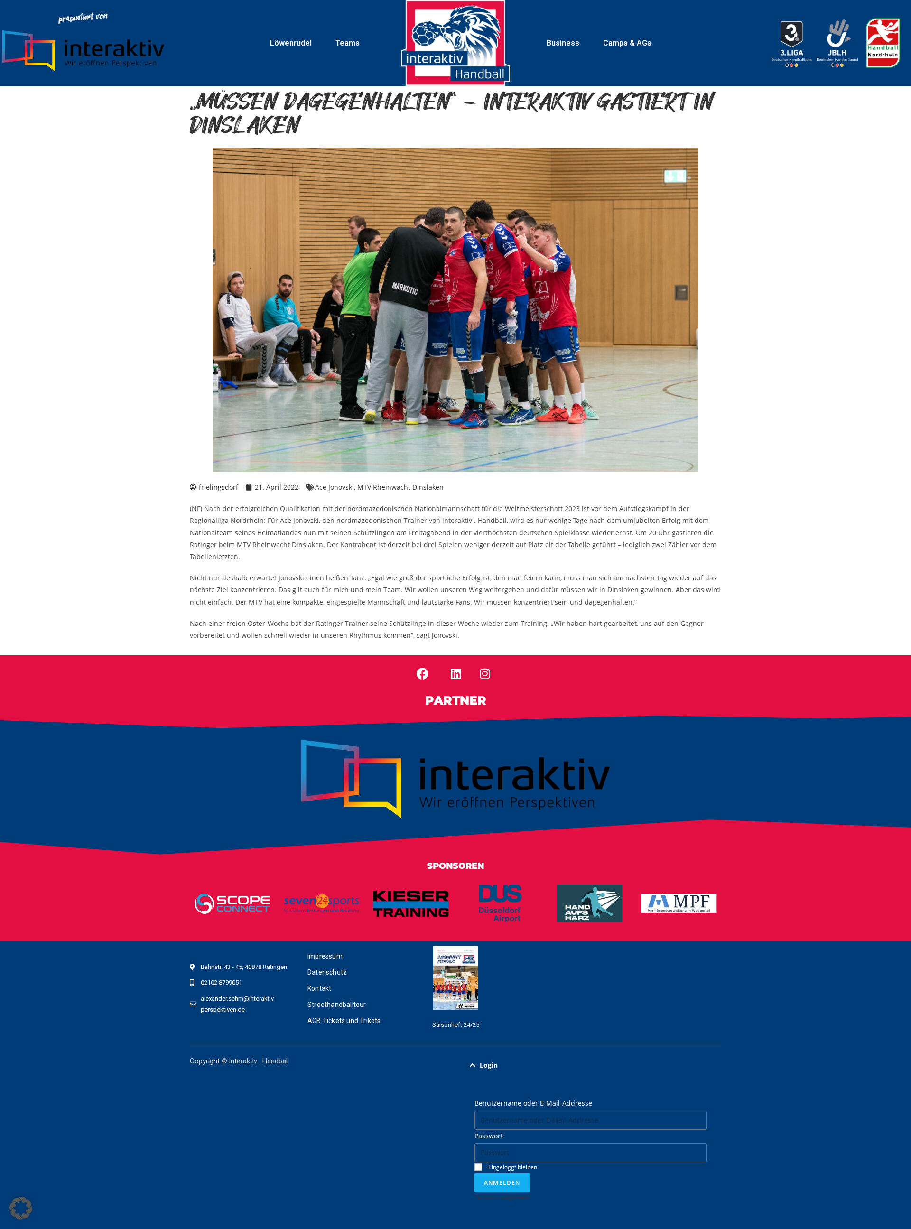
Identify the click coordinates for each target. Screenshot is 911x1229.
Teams (347, 42)
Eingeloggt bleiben (512, 1167)
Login (489, 1065)
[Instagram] (485, 673)
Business (563, 42)
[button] (590, 1065)
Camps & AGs (627, 42)
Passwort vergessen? (502, 1197)
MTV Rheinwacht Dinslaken (400, 487)
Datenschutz (327, 972)
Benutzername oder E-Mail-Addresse (533, 1103)
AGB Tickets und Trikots (344, 1020)
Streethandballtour (336, 1004)
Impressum (325, 956)
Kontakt (319, 988)
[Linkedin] (456, 673)
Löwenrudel (291, 42)
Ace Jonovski (334, 487)
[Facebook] (423, 673)
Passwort (488, 1135)
